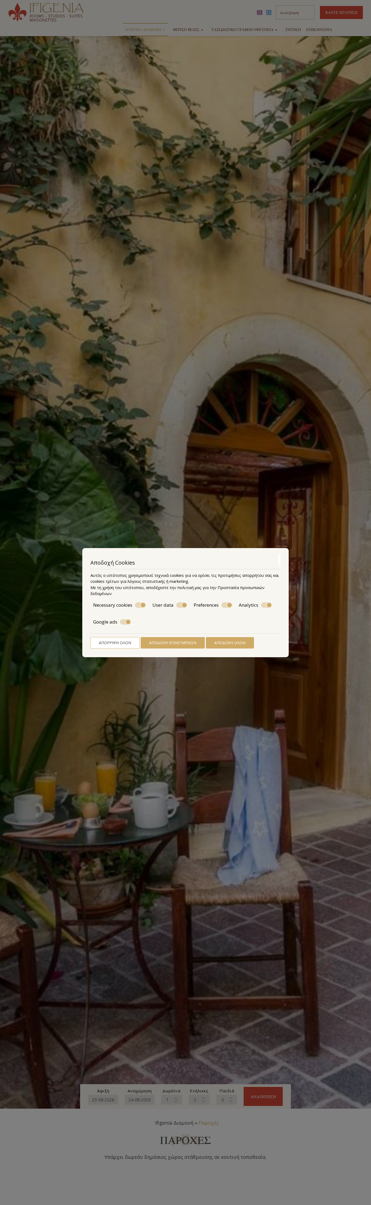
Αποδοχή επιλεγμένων (172, 642)
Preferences (206, 605)
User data (163, 605)
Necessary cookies (112, 605)
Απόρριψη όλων (115, 642)
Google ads (105, 622)
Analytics (248, 605)
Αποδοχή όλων (230, 642)
